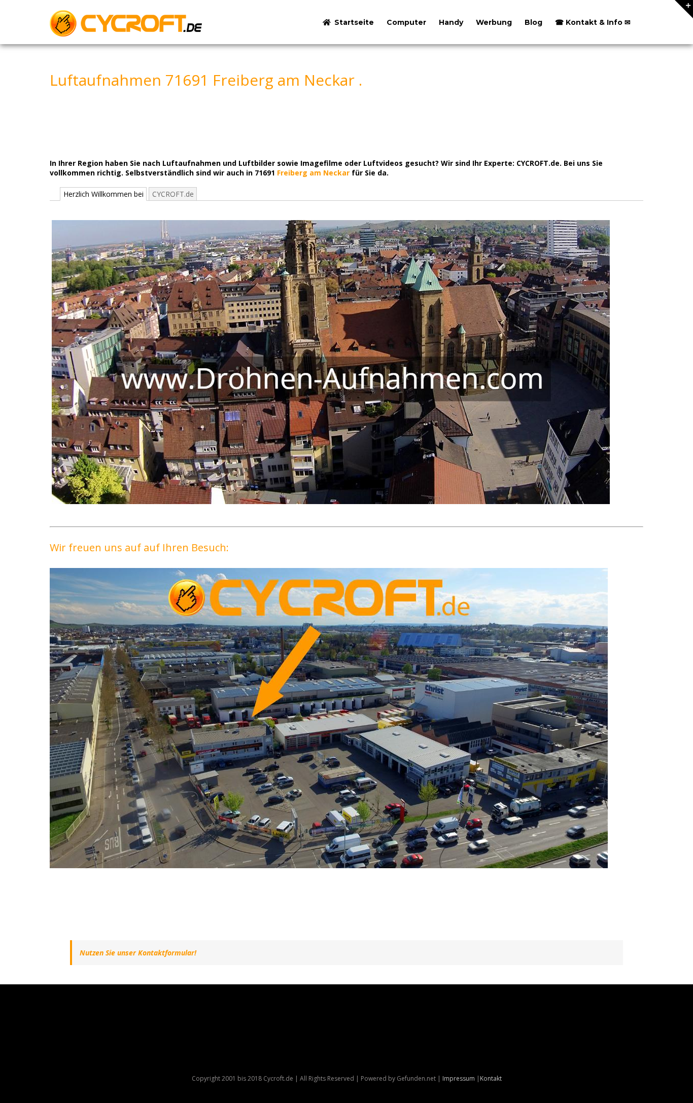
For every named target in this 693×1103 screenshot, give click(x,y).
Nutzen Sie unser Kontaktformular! (138, 952)
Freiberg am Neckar (313, 172)
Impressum (458, 1078)
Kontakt (491, 1078)
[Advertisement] (234, 123)
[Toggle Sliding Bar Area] (684, 9)
